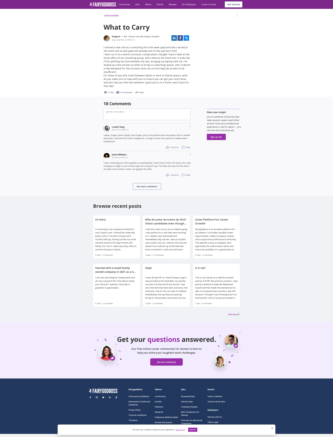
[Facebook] (90, 397)
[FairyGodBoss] (103, 391)
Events (160, 4)
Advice (148, 4)
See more (233, 314)
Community (124, 4)
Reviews (173, 4)
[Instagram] (96, 397)
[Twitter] (103, 397)
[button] (237, 16)
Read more (180, 430)
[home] (102, 4)
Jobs (137, 4)
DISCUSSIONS (112, 15)
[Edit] (237, 16)
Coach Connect (208, 4)
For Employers (189, 4)
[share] (136, 92)
